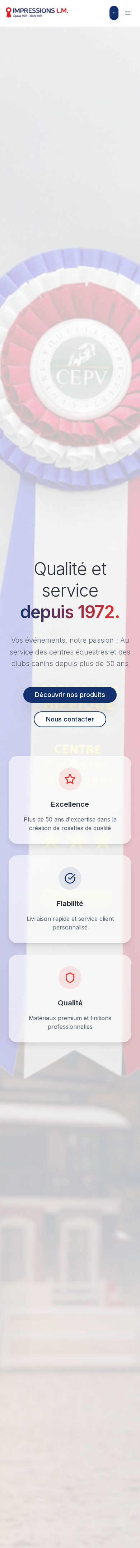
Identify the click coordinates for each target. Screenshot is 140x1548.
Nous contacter (70, 719)
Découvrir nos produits (70, 694)
